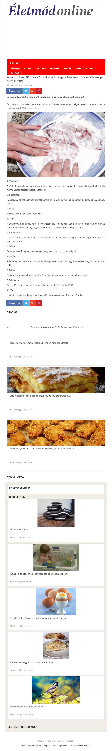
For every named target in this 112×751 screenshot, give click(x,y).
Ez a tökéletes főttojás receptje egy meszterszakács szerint (38, 618)
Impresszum (49, 745)
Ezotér (67, 68)
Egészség (55, 68)
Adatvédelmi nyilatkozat (30, 745)
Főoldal (15, 63)
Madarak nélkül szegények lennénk (27, 706)
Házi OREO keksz (19, 529)
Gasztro (41, 68)
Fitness (89, 68)
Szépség (15, 72)
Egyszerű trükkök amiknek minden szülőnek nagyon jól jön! (39, 573)
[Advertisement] (56, 39)
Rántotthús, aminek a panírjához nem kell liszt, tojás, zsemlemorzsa (42, 448)
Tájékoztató (63, 745)
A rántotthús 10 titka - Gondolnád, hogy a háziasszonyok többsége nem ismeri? (55, 79)
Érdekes (28, 68)
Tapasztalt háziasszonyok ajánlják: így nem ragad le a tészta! (39, 342)
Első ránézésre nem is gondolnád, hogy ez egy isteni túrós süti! (40, 395)
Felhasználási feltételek (81, 745)
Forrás (79, 295)
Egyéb (78, 68)
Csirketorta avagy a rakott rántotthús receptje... (32, 662)
